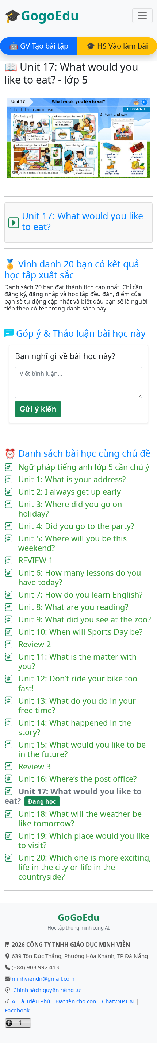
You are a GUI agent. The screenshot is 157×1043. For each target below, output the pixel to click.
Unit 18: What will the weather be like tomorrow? (80, 818)
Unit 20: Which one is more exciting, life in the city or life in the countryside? (84, 867)
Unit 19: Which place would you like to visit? (83, 840)
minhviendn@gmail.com (43, 978)
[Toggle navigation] (142, 15)
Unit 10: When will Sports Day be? (80, 632)
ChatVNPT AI (118, 1001)
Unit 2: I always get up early (69, 492)
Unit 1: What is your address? (72, 479)
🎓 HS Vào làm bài (117, 46)
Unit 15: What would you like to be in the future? (82, 749)
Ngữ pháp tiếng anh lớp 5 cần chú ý (83, 467)
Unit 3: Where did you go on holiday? (70, 508)
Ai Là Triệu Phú (31, 1001)
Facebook (17, 1010)
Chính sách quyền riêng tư (47, 989)
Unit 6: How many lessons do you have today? (79, 577)
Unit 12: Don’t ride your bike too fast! (77, 683)
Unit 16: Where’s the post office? (77, 779)
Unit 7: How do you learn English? (80, 594)
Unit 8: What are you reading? (73, 607)
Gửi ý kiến (38, 409)
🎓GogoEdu (41, 15)
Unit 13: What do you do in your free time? (77, 705)
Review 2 (34, 644)
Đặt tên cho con (76, 1001)
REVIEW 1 (35, 560)
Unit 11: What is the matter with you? (77, 661)
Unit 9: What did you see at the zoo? (84, 619)
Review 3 (34, 766)
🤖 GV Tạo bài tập (38, 46)
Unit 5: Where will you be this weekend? (72, 543)
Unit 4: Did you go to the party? (76, 526)
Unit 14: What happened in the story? (74, 727)
